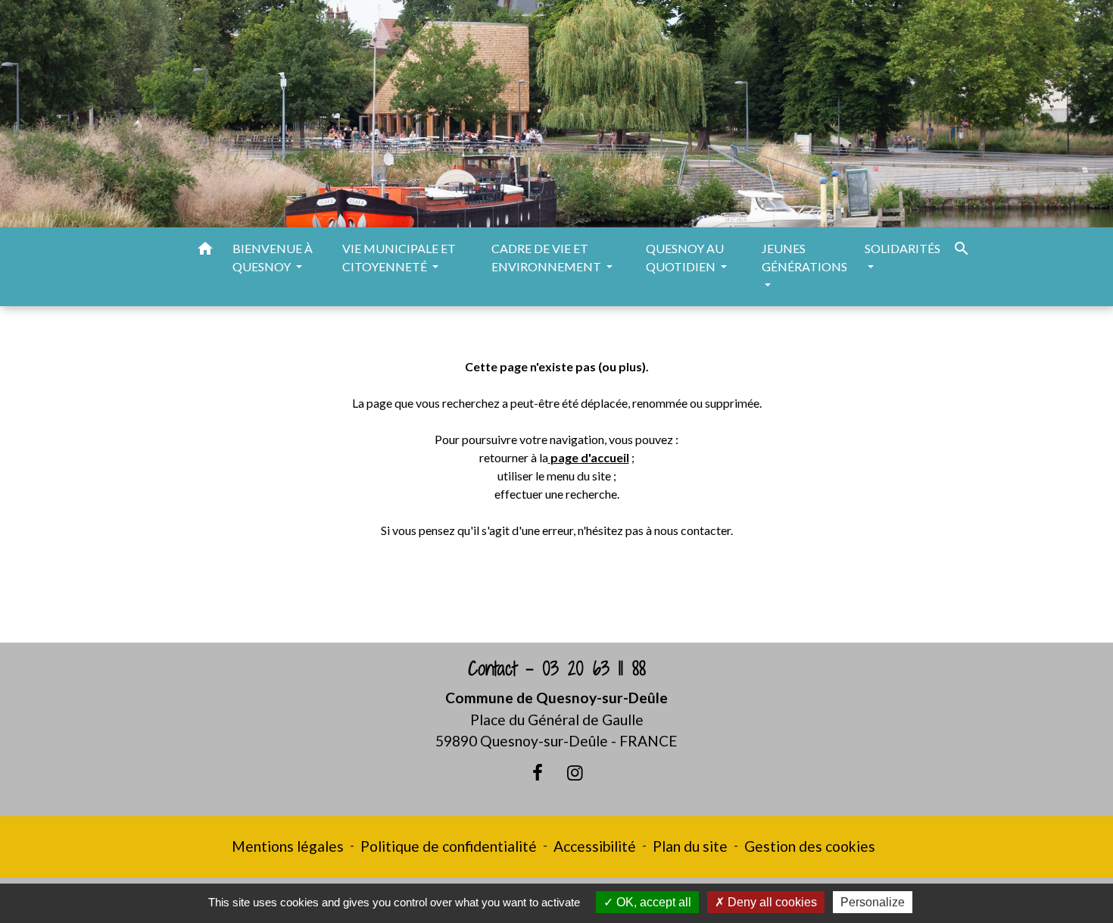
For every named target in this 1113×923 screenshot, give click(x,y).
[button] (205, 250)
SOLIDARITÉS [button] (902, 248)
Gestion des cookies (809, 846)
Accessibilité (594, 846)
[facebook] (537, 772)
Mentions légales (288, 846)
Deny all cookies (771, 902)
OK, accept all (652, 902)
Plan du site (690, 846)
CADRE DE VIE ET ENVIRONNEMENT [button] (547, 257)
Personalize (872, 902)
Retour (556, 590)
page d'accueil (589, 457)
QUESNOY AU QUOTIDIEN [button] (685, 257)
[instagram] (575, 772)
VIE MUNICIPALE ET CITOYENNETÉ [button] (399, 257)
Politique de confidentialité (448, 846)
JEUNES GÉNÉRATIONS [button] (804, 257)
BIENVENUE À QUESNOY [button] (272, 257)
